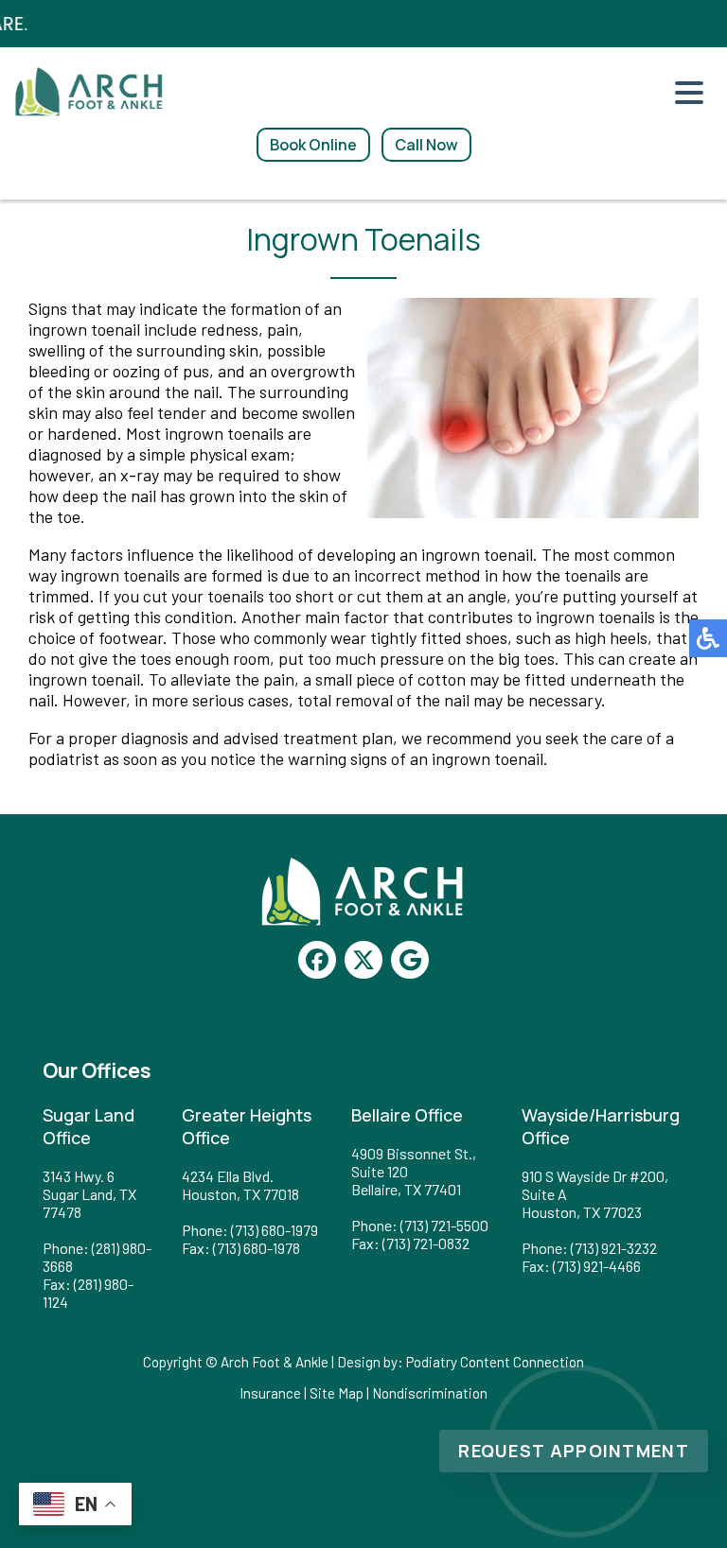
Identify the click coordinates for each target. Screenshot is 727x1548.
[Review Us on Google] (410, 960)
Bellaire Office (407, 1115)
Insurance (270, 1392)
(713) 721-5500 (444, 1225)
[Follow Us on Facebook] (317, 960)
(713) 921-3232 (614, 1248)
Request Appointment (573, 1450)
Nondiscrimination (430, 1392)
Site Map (337, 1392)
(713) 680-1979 (274, 1230)
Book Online (313, 144)
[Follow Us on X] (363, 960)
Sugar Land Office (88, 1126)
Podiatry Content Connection (495, 1361)
